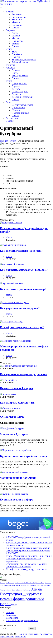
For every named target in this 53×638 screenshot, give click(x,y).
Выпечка (16, 94)
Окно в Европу (17, 590)
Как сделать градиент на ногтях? (21, 250)
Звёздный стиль (20, 62)
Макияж (16, 22)
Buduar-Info (10, 583)
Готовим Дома (35, 585)
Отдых (9, 102)
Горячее (16, 86)
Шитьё (15, 73)
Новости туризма (20, 113)
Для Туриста (45, 585)
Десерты (16, 89)
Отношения (12, 118)
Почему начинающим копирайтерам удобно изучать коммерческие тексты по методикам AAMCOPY (28, 551)
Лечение (16, 35)
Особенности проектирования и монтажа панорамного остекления (27, 565)
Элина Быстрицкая (21, 591)
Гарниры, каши (19, 83)
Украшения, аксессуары (24, 59)
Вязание (16, 70)
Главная (10, 612)
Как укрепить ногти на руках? (20, 308)
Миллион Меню (5, 590)
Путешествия (18, 107)
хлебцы (13, 604)
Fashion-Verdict (29, 583)
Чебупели (26, 590)
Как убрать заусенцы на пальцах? (22, 327)
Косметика (17, 14)
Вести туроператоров (22, 105)
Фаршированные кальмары (18, 477)
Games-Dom (39, 583)
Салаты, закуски (20, 91)
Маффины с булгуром (14, 434)
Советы (10, 121)
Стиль (9, 49)
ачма (24, 595)
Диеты (15, 33)
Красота (10, 11)
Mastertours (7, 585)
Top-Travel (16, 585)
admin (9, 237)
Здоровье (10, 30)
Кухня (9, 81)
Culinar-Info (19, 583)
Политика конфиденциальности (22, 620)
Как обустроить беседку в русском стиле (26, 569)
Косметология (19, 17)
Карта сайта (12, 618)
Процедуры (17, 41)
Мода (14, 51)
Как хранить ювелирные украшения (23, 374)
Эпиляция (17, 25)
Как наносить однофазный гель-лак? (24, 269)
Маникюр (17, 19)
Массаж (16, 38)
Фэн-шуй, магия (20, 75)
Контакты (11, 615)
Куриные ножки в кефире (16, 499)
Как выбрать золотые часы (17, 402)
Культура (10, 65)
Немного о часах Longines (16, 388)
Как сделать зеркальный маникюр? (23, 289)
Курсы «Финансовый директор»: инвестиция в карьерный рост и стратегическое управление (29, 559)
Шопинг (16, 110)
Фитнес (15, 43)
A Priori (2, 583)
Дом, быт (10, 67)
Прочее (15, 27)
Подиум (16, 57)
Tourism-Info (24, 585)
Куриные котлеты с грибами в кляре (23, 456)
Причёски (17, 54)
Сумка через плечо (12, 416)
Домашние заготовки (22, 97)
